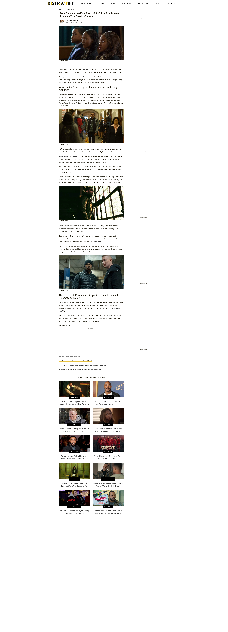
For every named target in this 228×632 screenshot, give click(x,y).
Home (60, 9)
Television (100, 4)
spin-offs (85, 69)
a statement (96, 242)
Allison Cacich (72, 20)
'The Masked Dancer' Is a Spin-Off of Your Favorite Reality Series (80, 369)
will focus (68, 156)
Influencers (126, 4)
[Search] (168, 3)
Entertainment (85, 4)
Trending (113, 4)
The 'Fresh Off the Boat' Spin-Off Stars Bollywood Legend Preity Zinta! (82, 365)
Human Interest (142, 4)
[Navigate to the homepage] (61, 3)
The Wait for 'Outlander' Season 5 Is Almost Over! (75, 361)
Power (72, 9)
